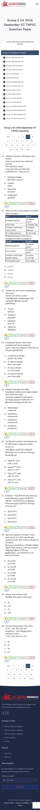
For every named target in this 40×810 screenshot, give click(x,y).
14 (17, 145)
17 (33, 145)
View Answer (13, 203)
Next (28, 150)
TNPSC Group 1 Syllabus (13, 726)
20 (22, 150)
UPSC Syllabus (9, 738)
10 (26, 141)
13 (12, 145)
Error (32, 203)
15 (23, 145)
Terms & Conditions (22, 803)
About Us (7, 753)
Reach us (7, 757)
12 (6, 145)
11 (32, 141)
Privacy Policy (9, 803)
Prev (8, 137)
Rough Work (23, 203)
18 (11, 150)
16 (28, 145)
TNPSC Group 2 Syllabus (13, 730)
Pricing (6, 741)
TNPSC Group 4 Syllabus (13, 734)
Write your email (8, 776)
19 (16, 150)
